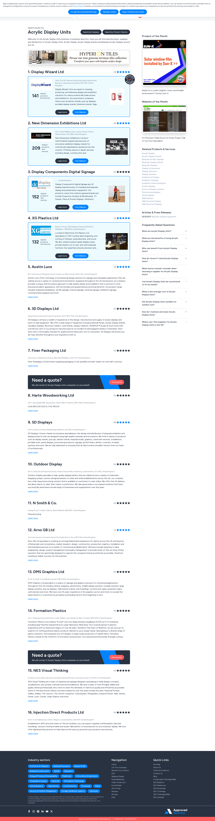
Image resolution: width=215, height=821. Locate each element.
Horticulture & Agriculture (86, 776)
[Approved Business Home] (176, 811)
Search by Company (91, 32)
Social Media (116, 785)
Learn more (62, 112)
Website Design (117, 776)
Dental (56, 771)
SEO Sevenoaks (159, 788)
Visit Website (80, 112)
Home (113, 764)
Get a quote (116, 382)
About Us (157, 767)
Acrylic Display (148, 153)
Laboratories (53, 786)
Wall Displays (147, 198)
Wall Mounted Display (151, 201)
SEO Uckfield (158, 797)
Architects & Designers (39, 766)
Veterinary (94, 791)
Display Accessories (151, 168)
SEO (113, 773)
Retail (97, 786)
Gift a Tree (115, 788)
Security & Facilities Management (43, 791)
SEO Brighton (158, 782)
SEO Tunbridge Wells (161, 794)
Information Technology (74, 781)
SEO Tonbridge (159, 791)
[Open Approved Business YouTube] (47, 811)
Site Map (156, 764)
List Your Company (119, 767)
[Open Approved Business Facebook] (29, 811)
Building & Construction (39, 771)
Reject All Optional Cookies (133, 12)
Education (68, 771)
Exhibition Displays (150, 180)
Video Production (118, 782)
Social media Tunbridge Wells (164, 779)
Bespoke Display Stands (152, 162)
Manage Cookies (109, 12)
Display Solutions (149, 171)
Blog (155, 776)
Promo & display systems (153, 189)
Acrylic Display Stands (151, 156)
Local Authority (69, 786)
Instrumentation (36, 786)
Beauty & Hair (79, 766)
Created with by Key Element (125, 819)
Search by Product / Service (116, 32)
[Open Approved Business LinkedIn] (42, 811)
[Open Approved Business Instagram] (33, 811)
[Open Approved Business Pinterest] (38, 811)
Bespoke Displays (149, 165)
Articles (114, 794)
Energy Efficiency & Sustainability (43, 776)
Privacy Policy (78, 6)
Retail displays (148, 195)
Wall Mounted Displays (152, 204)
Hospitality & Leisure (38, 781)
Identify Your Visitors (120, 770)
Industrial (55, 781)
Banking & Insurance (61, 766)
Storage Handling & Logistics (73, 791)
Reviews (114, 791)
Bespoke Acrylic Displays (153, 159)
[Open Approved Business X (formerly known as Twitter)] (51, 811)
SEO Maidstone (159, 785)
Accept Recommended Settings (84, 12)
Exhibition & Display (150, 177)
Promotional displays (151, 192)
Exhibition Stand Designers (154, 183)
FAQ (113, 797)
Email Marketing (117, 779)
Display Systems (149, 174)
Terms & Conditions (161, 770)
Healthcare (66, 776)
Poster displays (149, 186)
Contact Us (158, 773)
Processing (85, 786)
